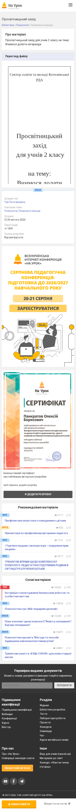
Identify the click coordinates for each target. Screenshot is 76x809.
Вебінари (7, 714)
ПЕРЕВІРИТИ (64, 685)
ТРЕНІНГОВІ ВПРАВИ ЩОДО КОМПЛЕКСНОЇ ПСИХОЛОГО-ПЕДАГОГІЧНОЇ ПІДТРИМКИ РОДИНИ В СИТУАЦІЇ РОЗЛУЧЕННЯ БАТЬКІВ (36, 565)
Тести (43, 713)
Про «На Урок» (11, 753)
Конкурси (45, 726)
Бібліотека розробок (52, 709)
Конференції (9, 718)
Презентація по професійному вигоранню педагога (36, 533)
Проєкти (45, 722)
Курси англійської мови (54, 739)
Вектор (6, 727)
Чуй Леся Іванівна (14, 202)
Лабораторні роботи (52, 718)
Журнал (44, 705)
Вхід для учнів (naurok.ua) (55, 753)
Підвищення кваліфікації (17, 709)
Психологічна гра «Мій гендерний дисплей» (31, 609)
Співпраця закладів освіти (18, 758)
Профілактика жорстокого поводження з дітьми (35, 520)
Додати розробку (39, 494)
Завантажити (20, 804)
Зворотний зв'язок (17, 768)
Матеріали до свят (51, 758)
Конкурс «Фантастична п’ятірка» (54, 764)
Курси (5, 722)
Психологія (10, 210)
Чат (42, 735)
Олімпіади (46, 731)
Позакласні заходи (29, 210)
